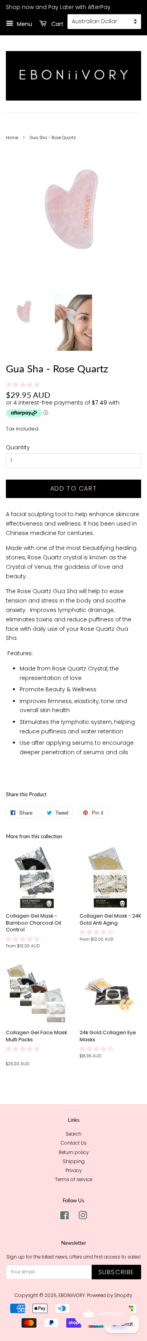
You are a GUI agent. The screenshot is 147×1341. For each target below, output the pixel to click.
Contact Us (74, 1143)
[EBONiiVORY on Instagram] (82, 1217)
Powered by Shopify (109, 1295)
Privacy (73, 1170)
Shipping (74, 1161)
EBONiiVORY (71, 1295)
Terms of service (73, 1179)
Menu (23, 24)
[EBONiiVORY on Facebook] (64, 1217)
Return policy (74, 1152)
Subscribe (116, 1272)
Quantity (18, 447)
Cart (57, 24)
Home (12, 138)
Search (73, 1134)
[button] (23, 384)
